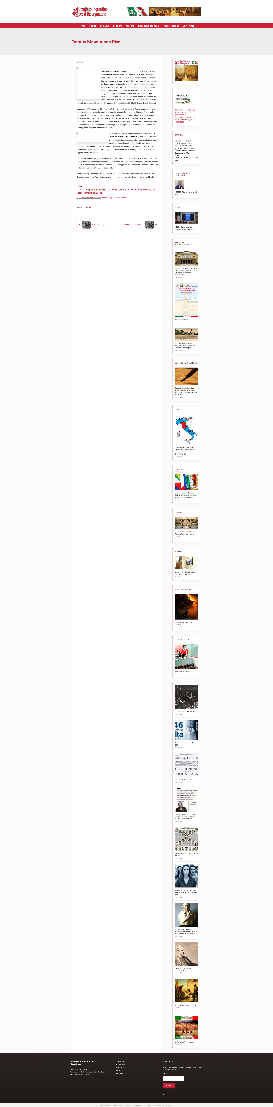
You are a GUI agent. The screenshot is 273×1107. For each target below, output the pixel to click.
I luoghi (88, 207)
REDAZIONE (121, 1064)
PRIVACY (119, 1074)
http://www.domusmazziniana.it (88, 198)
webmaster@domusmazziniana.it (115, 198)
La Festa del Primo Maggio (184, 1042)
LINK (118, 1071)
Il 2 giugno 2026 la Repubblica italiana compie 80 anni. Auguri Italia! (186, 892)
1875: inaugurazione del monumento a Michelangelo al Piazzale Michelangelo (185, 345)
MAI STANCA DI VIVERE (183, 671)
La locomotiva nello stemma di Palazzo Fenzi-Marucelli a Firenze (186, 534)
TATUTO (120, 1061)
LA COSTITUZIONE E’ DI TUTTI (185, 780)
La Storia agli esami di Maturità (186, 712)
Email (165, 1073)
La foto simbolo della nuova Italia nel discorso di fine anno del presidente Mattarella (185, 495)
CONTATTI (120, 1068)
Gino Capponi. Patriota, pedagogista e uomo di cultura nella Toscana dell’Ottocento (186, 931)
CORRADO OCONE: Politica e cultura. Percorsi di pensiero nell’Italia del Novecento (185, 816)
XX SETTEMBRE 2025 (182, 319)
